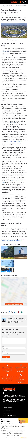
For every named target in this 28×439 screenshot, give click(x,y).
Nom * (3, 346)
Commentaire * (5, 336)
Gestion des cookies (7, 413)
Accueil (2, 5)
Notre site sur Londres (7, 411)
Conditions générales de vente (9, 415)
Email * (4, 351)
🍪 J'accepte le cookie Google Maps (14, 304)
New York (20, 141)
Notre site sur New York (8, 410)
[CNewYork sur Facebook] (4, 393)
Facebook (12, 123)
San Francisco (5, 51)
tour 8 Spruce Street (11, 141)
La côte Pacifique (9, 5)
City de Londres (15, 180)
